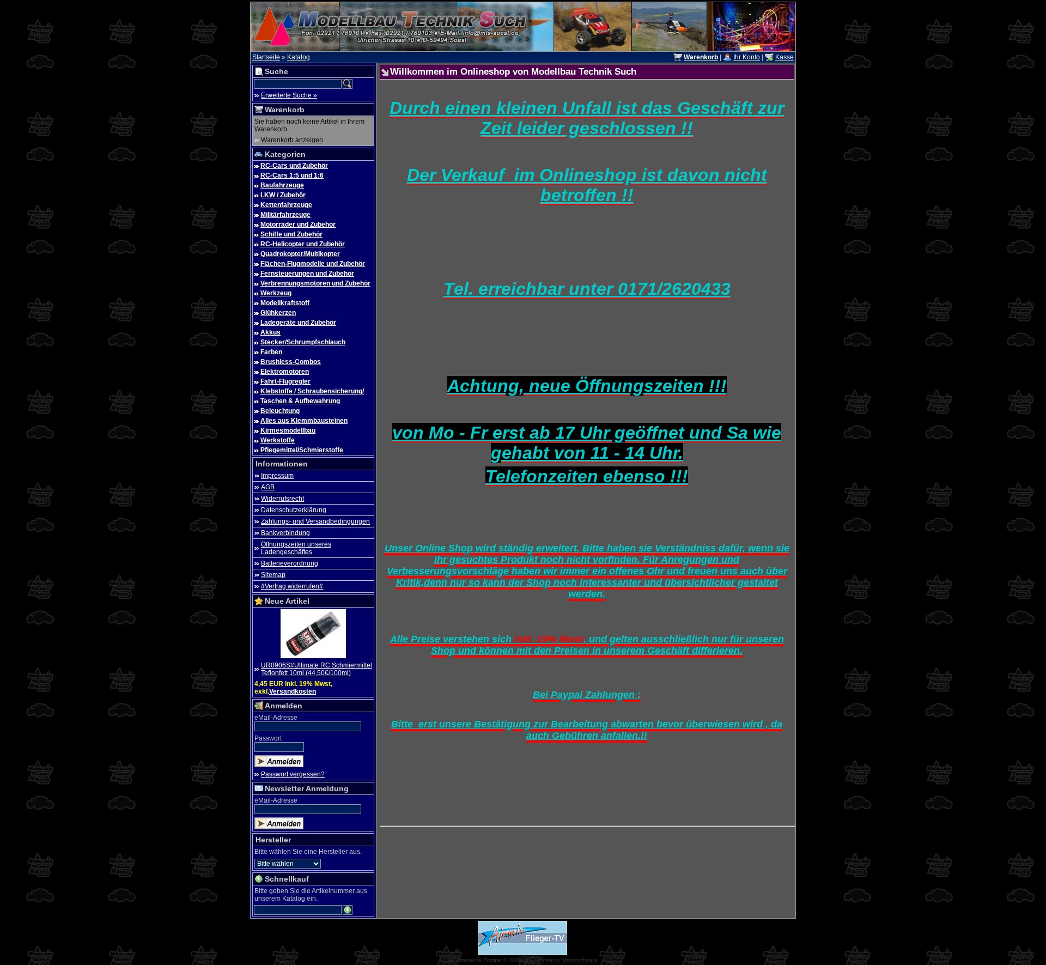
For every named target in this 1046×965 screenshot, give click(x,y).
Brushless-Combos (290, 362)
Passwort (268, 738)
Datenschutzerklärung (293, 510)
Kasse (784, 57)
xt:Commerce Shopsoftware (561, 960)
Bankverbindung (285, 533)
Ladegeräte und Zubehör (298, 322)
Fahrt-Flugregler (285, 381)
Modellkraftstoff (284, 303)
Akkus (270, 332)
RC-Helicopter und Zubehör (302, 244)
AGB (268, 487)
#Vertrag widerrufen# (292, 586)
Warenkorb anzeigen (292, 140)
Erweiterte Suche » (289, 95)
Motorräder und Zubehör (298, 224)
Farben (271, 352)
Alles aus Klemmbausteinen (304, 420)
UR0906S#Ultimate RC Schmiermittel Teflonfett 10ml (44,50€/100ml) (316, 669)
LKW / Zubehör (283, 195)
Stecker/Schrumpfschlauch (302, 342)
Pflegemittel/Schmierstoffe (301, 450)
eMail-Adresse (275, 717)
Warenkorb (285, 109)
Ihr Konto (746, 57)
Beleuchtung (280, 411)
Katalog (298, 57)
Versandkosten (292, 691)
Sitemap (273, 575)
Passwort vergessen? (293, 774)
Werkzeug (275, 293)
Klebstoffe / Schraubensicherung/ (312, 391)
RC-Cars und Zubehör (294, 165)
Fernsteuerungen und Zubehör (307, 273)
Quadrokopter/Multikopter (300, 254)
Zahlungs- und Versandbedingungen (315, 521)
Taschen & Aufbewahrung (300, 401)
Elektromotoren (284, 371)
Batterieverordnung (289, 563)
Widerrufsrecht (282, 498)
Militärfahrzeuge (285, 215)
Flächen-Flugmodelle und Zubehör (312, 264)
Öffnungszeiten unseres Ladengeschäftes (296, 548)
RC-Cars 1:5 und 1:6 (292, 175)
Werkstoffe (277, 440)
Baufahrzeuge (282, 185)
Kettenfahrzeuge (286, 205)
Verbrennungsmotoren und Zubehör (315, 283)
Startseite (266, 57)
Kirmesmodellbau (287, 430)
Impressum (277, 476)
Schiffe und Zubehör (291, 234)
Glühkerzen (278, 313)
